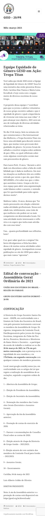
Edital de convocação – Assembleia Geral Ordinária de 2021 (22, 277)
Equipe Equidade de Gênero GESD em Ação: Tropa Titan (23, 71)
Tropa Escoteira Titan (17, 265)
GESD (20, 263)
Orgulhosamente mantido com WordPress (18, 514)
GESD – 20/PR (12, 17)
